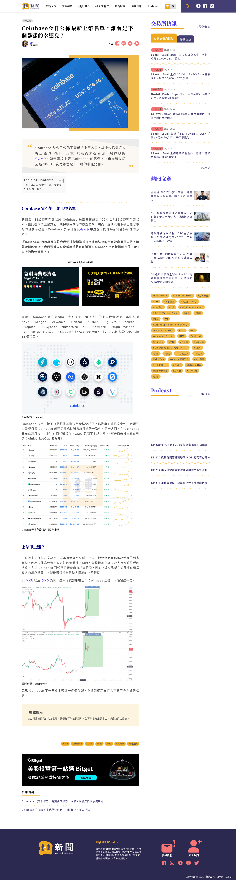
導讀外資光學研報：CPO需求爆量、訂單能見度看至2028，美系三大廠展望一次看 (171, 237)
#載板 (198, 313)
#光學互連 (199, 342)
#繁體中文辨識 (160, 371)
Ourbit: (156, 94)
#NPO (182, 336)
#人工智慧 (199, 359)
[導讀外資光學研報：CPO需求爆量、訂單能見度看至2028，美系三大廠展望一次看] (202, 240)
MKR (99, 744)
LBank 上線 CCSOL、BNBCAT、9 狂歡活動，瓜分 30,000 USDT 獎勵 (180, 76)
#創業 (156, 377)
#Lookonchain (160, 296)
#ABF (155, 301)
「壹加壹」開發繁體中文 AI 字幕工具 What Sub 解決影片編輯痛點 (171, 257)
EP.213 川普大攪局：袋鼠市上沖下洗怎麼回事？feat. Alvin (180, 483)
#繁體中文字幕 (194, 365)
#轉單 (156, 319)
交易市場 (27, 21)
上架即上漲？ (33, 189)
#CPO (182, 330)
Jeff (32, 43)
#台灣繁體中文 (160, 365)
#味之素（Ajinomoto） (191, 307)
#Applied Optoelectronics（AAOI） (170, 325)
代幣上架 (133, 744)
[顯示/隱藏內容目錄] (59, 180)
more (204, 167)
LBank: (156, 54)
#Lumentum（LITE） (163, 336)
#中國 (172, 342)
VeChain (120, 744)
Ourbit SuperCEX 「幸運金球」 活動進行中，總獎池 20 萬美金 (180, 96)
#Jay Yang (192, 371)
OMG (108, 744)
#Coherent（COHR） (163, 330)
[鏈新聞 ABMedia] (31, 8)
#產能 (187, 313)
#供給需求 (158, 307)
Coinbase (77, 744)
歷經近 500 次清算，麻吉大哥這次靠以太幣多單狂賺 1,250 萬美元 (171, 196)
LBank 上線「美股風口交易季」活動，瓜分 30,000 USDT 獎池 (180, 56)
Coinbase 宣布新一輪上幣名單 (44, 185)
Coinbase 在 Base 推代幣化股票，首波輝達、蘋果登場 (56, 809)
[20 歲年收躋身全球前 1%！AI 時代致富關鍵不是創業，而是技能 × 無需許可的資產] (202, 281)
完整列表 (202, 26)
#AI (166, 319)
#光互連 (184, 342)
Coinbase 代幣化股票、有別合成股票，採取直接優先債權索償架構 (62, 801)
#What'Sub (158, 359)
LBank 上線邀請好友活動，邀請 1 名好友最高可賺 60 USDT (180, 155)
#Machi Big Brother (182, 296)
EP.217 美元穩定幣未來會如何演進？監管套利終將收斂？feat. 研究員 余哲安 (180, 470)
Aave (65, 744)
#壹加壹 (177, 365)
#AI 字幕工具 (182, 353)
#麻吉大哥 (203, 296)
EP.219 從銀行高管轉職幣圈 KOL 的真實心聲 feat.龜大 (180, 457)
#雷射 (167, 353)
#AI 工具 (198, 353)
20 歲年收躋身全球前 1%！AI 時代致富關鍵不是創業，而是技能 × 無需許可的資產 (171, 278)
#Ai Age (177, 371)
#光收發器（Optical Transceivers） (170, 348)
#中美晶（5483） (188, 301)
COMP (40, 159)
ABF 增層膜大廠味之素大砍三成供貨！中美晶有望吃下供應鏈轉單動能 (171, 216)
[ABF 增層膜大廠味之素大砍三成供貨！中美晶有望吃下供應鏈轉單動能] (202, 219)
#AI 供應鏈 (169, 301)
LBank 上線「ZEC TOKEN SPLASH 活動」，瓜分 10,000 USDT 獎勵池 (180, 135)
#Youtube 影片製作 (179, 359)
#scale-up (158, 342)
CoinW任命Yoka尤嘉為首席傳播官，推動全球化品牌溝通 (180, 116)
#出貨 (172, 307)
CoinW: (156, 114)
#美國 (156, 353)
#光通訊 (197, 348)
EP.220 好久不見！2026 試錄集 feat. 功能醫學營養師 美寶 (180, 445)
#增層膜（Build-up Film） (165, 313)
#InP (192, 330)
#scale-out (195, 336)
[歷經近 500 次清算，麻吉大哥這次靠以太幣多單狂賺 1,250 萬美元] (202, 199)
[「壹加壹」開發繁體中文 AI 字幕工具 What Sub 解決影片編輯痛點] (202, 261)
